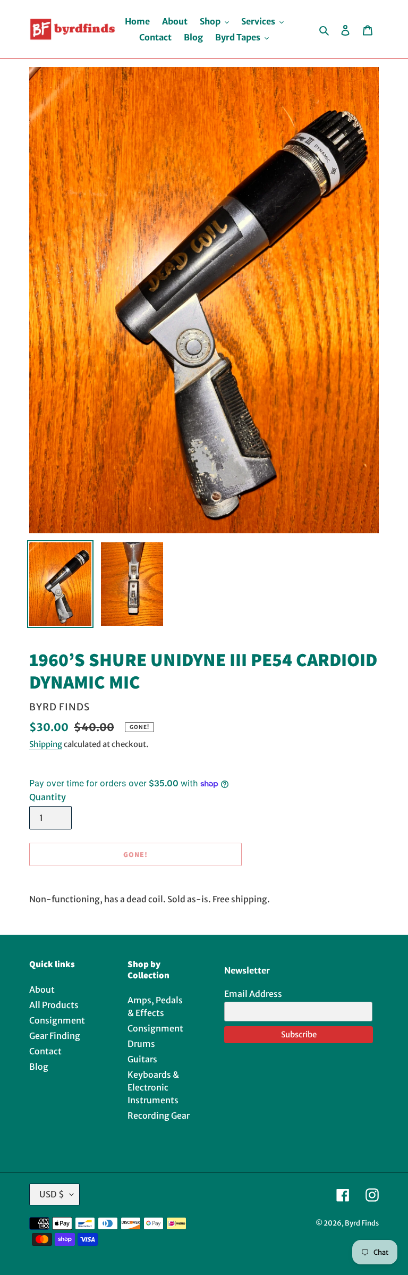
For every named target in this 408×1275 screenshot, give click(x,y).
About (42, 989)
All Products (54, 1005)
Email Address (253, 993)
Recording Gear (159, 1115)
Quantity (47, 797)
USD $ (51, 1194)
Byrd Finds (362, 1223)
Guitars (142, 1059)
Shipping (45, 744)
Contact (45, 1051)
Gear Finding (54, 1035)
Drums (141, 1043)
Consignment (57, 1020)
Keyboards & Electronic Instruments (153, 1087)
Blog (38, 1066)
